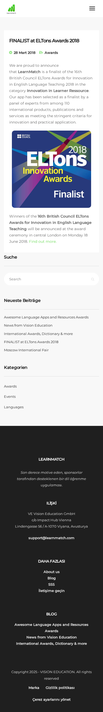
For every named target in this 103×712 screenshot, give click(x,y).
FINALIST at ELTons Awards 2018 (31, 342)
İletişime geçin (52, 591)
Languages (14, 407)
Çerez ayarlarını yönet (51, 699)
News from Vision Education (28, 325)
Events (10, 396)
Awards (51, 52)
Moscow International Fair (26, 350)
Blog (52, 578)
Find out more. (43, 241)
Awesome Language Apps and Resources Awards (46, 317)
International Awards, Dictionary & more (38, 334)
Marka (34, 687)
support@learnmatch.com (51, 538)
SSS (51, 584)
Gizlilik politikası (60, 687)
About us (52, 572)
